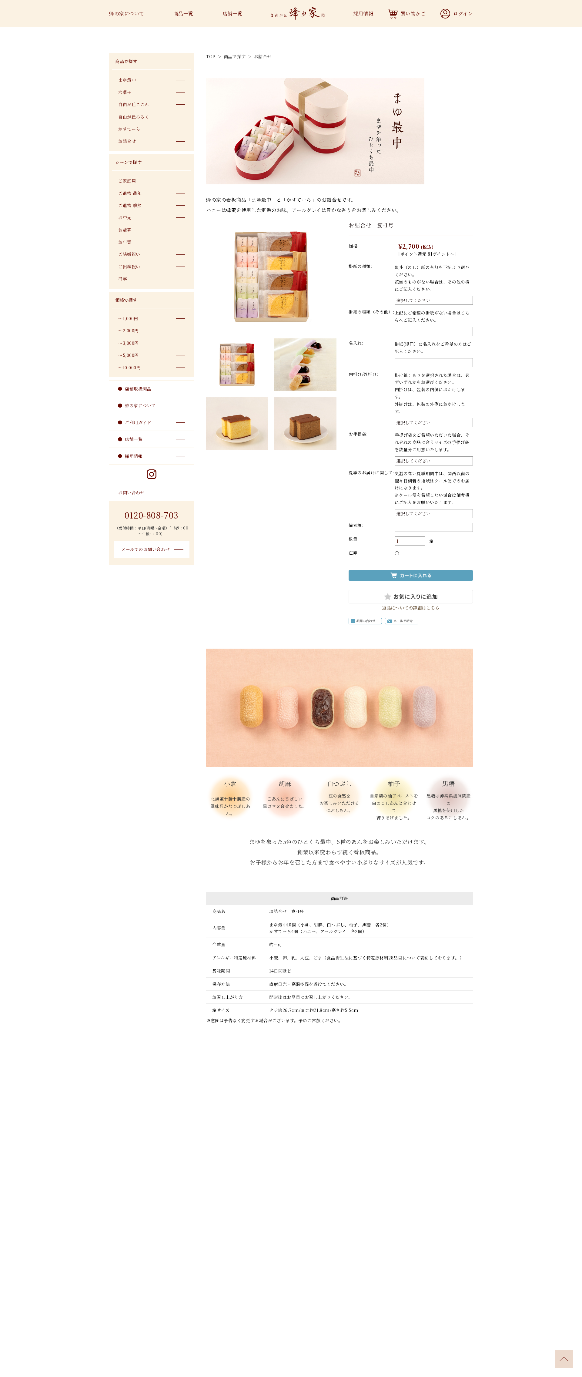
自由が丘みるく (133, 117)
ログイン (463, 13)
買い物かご (413, 13)
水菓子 (125, 92)
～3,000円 (128, 343)
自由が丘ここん (133, 104)
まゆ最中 (127, 80)
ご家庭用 (127, 181)
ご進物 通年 (130, 193)
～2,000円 (128, 330)
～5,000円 (128, 355)
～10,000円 (129, 367)
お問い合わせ (131, 492)
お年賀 (125, 242)
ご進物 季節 (130, 205)
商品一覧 (183, 13)
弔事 (122, 279)
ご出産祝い (129, 267)
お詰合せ (263, 56)
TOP (211, 56)
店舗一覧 (232, 13)
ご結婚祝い (129, 254)
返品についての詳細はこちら (410, 607)
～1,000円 (128, 318)
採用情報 (363, 13)
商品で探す (235, 56)
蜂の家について (126, 13)
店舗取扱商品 (138, 389)
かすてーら (129, 129)
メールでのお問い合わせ (145, 549)
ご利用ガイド (138, 422)
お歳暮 (125, 230)
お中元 (125, 217)
